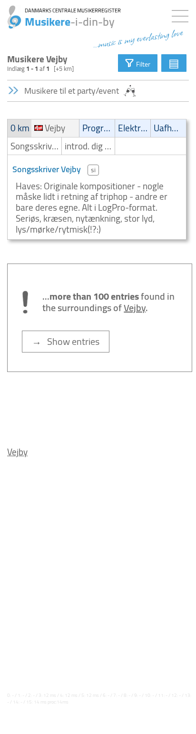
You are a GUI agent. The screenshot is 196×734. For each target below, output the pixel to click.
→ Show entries (65, 341)
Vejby (17, 451)
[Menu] (182, 14)
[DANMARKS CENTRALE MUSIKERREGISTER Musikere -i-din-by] (10, 12)
